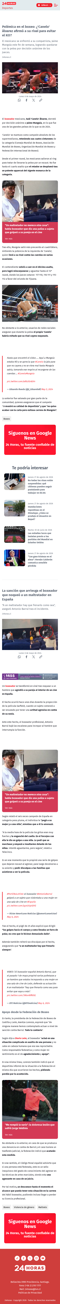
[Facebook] (26, 100)
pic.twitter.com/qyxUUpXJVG (21, 905)
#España (31, 901)
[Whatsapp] (19, 100)
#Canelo (39, 361)
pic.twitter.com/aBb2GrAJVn (21, 381)
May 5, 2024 (47, 389)
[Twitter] (33, 100)
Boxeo (6, 418)
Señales (44, 5)
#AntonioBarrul (44, 893)
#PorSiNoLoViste (15, 893)
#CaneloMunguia (26, 373)
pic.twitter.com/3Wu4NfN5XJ (21, 995)
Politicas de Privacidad (30, 1292)
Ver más (8, 238)
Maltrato (42, 1207)
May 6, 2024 (13, 916)
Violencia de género (24, 1207)
